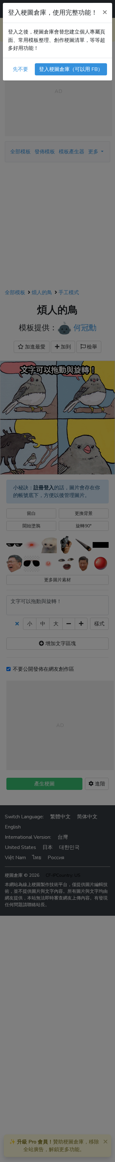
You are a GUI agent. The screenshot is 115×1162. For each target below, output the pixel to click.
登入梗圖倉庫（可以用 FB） (71, 69)
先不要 (20, 69)
